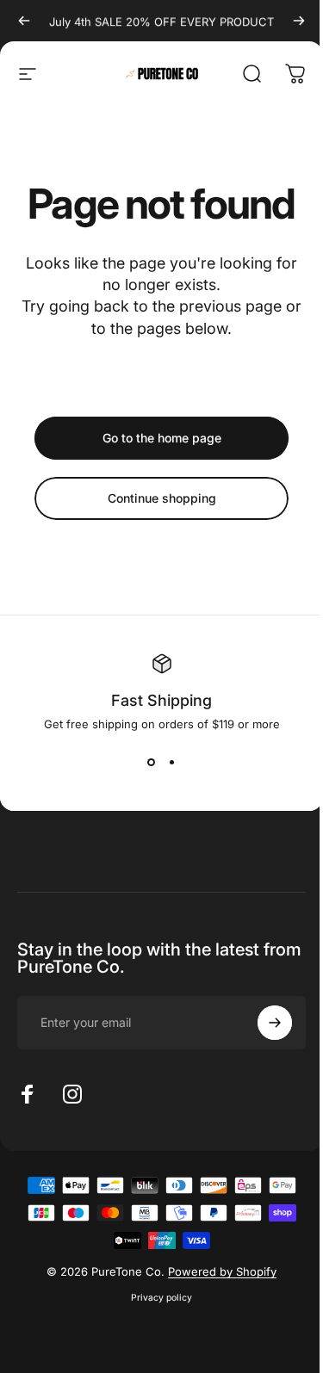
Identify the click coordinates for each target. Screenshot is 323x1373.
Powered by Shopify (222, 1271)
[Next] (299, 20)
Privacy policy (161, 1297)
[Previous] (24, 20)
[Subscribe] (275, 1022)
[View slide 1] (151, 761)
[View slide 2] (172, 761)
